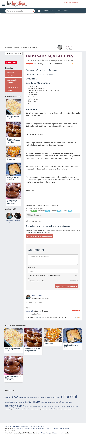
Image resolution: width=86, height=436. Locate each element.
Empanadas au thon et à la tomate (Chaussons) (13, 209)
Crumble (55, 428)
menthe (63, 406)
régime (59, 409)
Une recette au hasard (12, 88)
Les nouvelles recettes (12, 81)
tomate (70, 409)
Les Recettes (48, 11)
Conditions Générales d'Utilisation (16, 426)
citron (17, 402)
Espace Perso (62, 11)
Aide (30, 426)
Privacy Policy (45, 433)
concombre (24, 402)
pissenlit (26, 409)
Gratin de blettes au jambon (13, 185)
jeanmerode (37, 295)
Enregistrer (12, 63)
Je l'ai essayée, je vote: (36, 281)
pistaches (33, 409)
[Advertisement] (43, 29)
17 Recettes (68, 49)
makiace (17, 228)
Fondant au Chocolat (23, 428)
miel (68, 406)
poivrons (44, 409)
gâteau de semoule (47, 406)
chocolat (69, 396)
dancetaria (70, 46)
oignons (20, 409)
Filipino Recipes (65, 428)
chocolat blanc (10, 402)
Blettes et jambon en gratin (13, 117)
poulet (50, 409)
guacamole (36, 406)
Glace (14, 397)
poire (38, 409)
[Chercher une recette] (33, 11)
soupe (65, 409)
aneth (32, 397)
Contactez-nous (38, 426)
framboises (68, 402)
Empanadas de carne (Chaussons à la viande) (13, 140)
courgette (56, 402)
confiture (34, 401)
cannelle (47, 397)
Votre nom (31, 268)
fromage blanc (14, 405)
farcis (62, 402)
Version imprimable (14, 53)
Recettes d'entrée (10, 73)
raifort (54, 409)
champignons (55, 397)
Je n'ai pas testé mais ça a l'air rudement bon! (44, 275)
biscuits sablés (39, 397)
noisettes (8, 409)
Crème (7, 397)
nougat (14, 409)
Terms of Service (58, 433)
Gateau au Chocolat (37, 428)
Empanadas (11, 163)
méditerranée (74, 406)
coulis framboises (46, 402)
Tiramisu (48, 428)
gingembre (28, 406)
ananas (26, 397)
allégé (21, 397)
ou (29, 278)
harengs (57, 406)
